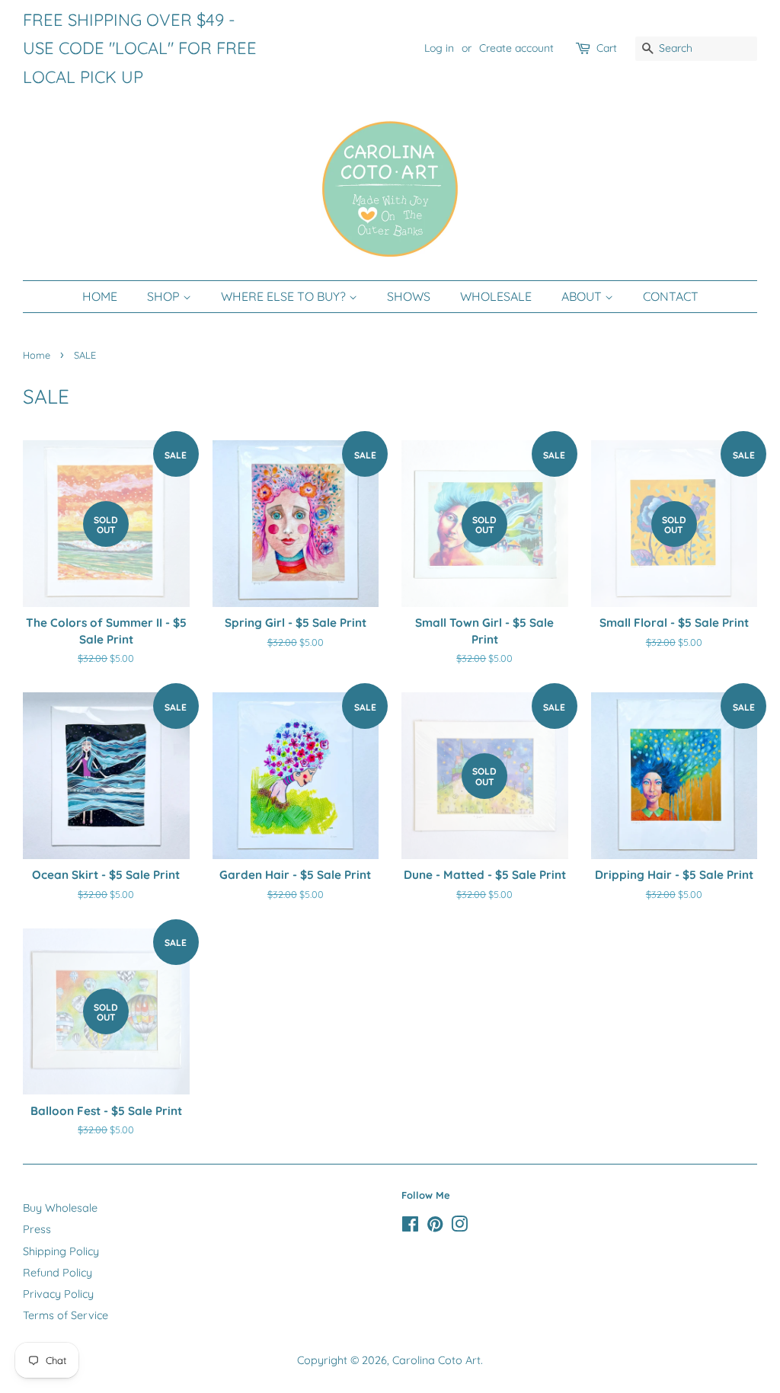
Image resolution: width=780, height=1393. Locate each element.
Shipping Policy (61, 1251)
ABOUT (583, 296)
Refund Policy (57, 1273)
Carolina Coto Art (436, 1360)
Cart (606, 48)
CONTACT (670, 296)
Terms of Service (65, 1315)
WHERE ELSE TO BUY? (285, 296)
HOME (99, 296)
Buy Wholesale (60, 1208)
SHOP (165, 296)
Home (36, 355)
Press (37, 1229)
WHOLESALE (496, 296)
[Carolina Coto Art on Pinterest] (435, 1227)
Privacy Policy (58, 1294)
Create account (516, 48)
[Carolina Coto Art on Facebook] (410, 1227)
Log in (439, 48)
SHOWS (408, 296)
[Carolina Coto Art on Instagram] (459, 1227)
